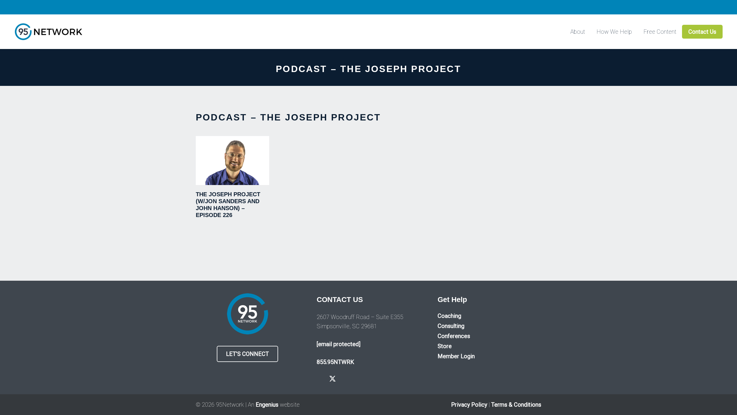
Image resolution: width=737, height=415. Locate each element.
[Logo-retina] (48, 31)
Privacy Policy (469, 404)
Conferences (454, 336)
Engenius (267, 404)
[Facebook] (319, 378)
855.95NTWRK (335, 362)
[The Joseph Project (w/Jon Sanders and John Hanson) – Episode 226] (232, 160)
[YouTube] (345, 378)
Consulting (451, 325)
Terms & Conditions (516, 404)
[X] (332, 379)
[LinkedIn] (358, 378)
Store (445, 346)
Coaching (449, 315)
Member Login (456, 356)
